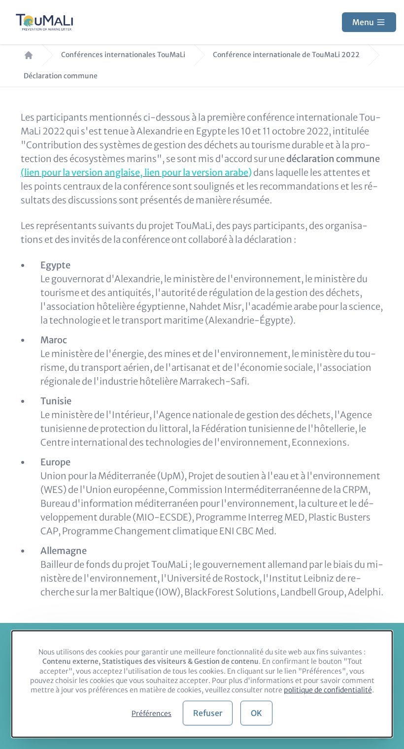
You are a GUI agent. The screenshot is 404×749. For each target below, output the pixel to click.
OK (256, 713)
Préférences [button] (151, 713)
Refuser (207, 713)
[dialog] (202, 684)
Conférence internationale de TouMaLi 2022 (286, 55)
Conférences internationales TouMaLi (123, 55)
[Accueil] (44, 22)
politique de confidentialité (328, 689)
